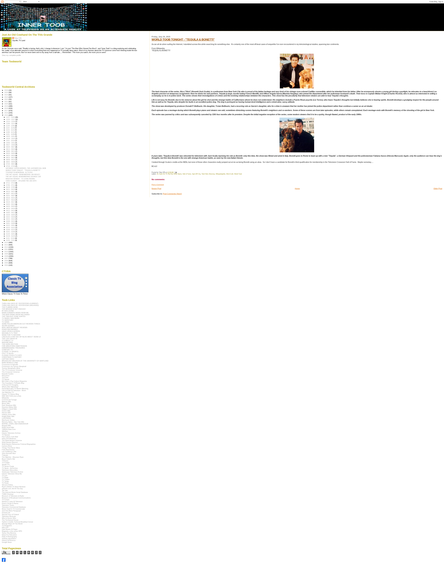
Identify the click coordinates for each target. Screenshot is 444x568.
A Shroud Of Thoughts (10, 385)
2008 (6, 256)
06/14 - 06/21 (10, 191)
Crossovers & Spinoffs (10, 364)
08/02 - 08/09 (10, 162)
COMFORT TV (7, 350)
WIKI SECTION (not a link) (11, 396)
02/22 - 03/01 (10, 225)
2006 (6, 261)
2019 (6, 106)
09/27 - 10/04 (10, 145)
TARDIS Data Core (9, 429)
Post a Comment (158, 185)
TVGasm (5, 461)
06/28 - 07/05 (10, 187)
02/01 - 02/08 (10, 232)
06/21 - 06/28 (10, 189)
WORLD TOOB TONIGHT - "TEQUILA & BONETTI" (183, 39)
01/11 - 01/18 (10, 238)
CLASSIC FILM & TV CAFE (12, 355)
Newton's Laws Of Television (12, 501)
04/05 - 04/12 (10, 213)
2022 (6, 99)
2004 (6, 265)
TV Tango (5, 481)
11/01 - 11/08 (10, 134)
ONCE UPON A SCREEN (11, 331)
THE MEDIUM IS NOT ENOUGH (14, 309)
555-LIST (5, 527)
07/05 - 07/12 (10, 185)
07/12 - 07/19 (10, 183)
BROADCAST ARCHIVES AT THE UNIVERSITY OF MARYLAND (25, 361)
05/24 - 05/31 (10, 198)
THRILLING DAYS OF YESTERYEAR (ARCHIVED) (20, 305)
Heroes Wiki (6, 413)
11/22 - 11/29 (10, 128)
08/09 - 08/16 (10, 160)
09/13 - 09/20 (10, 149)
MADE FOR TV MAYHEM (11, 335)
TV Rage (5, 477)
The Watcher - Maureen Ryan (13, 457)
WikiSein (5, 431)
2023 (6, 97)
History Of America (8, 540)
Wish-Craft (229, 174)
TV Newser (6, 435)
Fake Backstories (8, 450)
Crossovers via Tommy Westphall (14, 366)
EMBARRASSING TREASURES (13, 348)
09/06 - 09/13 (10, 151)
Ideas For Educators (9, 535)
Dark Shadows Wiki (9, 405)
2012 (6, 247)
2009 (6, 254)
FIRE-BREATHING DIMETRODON (14, 346)
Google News (7, 542)
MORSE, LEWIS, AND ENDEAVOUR (15, 424)
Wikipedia (5, 398)
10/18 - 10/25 (10, 138)
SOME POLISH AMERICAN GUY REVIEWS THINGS (21, 324)
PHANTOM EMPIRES (10, 329)
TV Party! (5, 483)
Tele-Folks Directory (208, 174)
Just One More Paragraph (11, 511)
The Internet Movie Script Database (15, 492)
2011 (6, 249)
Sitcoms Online (7, 485)
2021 (6, 101)
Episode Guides (7, 374)
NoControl (5, 376)
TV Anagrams (7, 525)
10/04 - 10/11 (10, 143)
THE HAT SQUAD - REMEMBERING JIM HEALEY (23, 174)
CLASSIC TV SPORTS (10, 351)
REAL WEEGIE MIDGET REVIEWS (14, 327)
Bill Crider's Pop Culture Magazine (14, 381)
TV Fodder (6, 463)
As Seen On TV (162, 174)
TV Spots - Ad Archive (10, 468)
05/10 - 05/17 (10, 202)
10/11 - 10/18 (10, 140)
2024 (6, 95)
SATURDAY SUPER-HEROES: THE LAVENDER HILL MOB (26, 168)
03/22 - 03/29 (10, 217)
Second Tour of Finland (10, 514)
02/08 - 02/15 (10, 230)
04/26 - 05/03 (10, 206)
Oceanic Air (6, 513)
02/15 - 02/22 (10, 227)
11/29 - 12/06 (10, 126)
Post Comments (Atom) (172, 194)
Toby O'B (17, 38)
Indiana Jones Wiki (9, 414)
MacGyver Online (8, 420)
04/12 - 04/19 (10, 210)
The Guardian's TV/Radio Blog (13, 383)
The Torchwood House (10, 520)
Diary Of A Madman (9, 438)
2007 (6, 258)
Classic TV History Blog (10, 394)
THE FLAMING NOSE (10, 307)
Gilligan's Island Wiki (9, 409)
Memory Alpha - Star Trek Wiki (13, 422)
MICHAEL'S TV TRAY (10, 333)
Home (297, 189)
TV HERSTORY (7, 320)
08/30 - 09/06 (10, 153)
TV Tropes (5, 479)
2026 (6, 90)
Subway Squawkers (9, 538)
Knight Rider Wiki (8, 416)
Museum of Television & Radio (13, 496)
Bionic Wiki (6, 403)
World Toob (238, 174)
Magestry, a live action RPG (12, 531)
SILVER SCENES (8, 326)
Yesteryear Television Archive (12, 472)
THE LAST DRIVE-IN (9, 339)
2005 (6, 263)
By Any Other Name (175, 174)
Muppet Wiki (6, 426)
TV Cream (5, 500)
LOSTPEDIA (6, 418)
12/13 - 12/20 (10, 121)
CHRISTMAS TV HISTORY (12, 357)
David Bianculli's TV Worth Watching (15, 389)
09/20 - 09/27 (10, 147)
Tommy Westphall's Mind (11, 368)
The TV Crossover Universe (12, 370)
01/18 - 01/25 (10, 236)
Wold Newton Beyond (10, 442)
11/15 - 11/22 (10, 130)
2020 (6, 104)
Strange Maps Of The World (12, 524)
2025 (6, 92)
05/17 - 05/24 (10, 200)
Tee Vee (5, 490)
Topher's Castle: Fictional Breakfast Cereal (17, 522)
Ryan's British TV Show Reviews (13, 487)
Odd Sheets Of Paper (10, 529)
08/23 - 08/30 (10, 155)
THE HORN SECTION (10, 344)
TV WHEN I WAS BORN (10, 318)
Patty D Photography (9, 537)
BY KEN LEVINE (8, 311)
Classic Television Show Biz (12, 474)
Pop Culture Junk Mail (10, 437)
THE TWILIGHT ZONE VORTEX (13, 316)
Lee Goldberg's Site (9, 451)
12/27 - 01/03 (10, 117)
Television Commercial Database (14, 507)
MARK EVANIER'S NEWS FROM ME (15, 313)
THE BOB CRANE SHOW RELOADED (16, 314)
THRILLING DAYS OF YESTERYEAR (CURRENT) (20, 303)
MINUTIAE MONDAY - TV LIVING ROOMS (20, 179)
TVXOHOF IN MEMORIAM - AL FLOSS (19, 172)
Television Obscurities (10, 470)
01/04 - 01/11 (10, 240)
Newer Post (156, 189)
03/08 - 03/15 (10, 221)
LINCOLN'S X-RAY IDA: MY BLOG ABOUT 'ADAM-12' (21, 337)
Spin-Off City (196, 174)
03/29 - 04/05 (10, 215)
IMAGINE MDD (7, 342)
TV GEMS (5, 322)
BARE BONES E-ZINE (10, 363)
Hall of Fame (187, 174)
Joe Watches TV (8, 392)
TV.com (4, 475)
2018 (6, 108)
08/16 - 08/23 (10, 157)
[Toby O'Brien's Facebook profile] (4, 561)
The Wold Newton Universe (12, 440)
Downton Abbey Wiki (9, 407)
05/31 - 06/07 (10, 196)
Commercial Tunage (9, 400)
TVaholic (5, 455)
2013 (6, 245)
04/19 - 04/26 (10, 208)
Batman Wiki (6, 401)
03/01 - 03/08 (10, 223)
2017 (6, 111)
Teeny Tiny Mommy (9, 533)
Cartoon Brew (7, 446)
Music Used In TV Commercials (13, 509)
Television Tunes (8, 505)
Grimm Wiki (6, 411)
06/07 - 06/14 (10, 193)
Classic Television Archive (11, 433)
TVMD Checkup (7, 494)
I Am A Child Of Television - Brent (14, 390)
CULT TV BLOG (8, 353)
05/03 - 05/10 (10, 204)
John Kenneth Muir (9, 453)
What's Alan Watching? (10, 387)
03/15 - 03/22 (10, 219)
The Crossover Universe (11, 372)
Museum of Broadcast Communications (16, 498)
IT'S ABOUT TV (7, 340)
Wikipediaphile (220, 174)
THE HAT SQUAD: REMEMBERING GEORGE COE (23, 176)
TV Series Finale (8, 466)
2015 (6, 115)
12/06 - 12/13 (10, 123)
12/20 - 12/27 (10, 119)
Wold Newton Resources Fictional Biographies (19, 444)
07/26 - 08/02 (10, 164)
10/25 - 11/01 (10, 136)
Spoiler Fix (6, 464)
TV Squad (5, 379)
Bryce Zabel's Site (8, 459)
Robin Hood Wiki (8, 427)
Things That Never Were (11, 448)
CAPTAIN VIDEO (8, 359)
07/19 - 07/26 (10, 166)
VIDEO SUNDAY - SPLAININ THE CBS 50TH (21, 181)
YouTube (5, 377)
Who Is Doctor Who (9, 518)
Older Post (437, 189)
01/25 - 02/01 (10, 234)
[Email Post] (175, 172)
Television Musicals (9, 516)
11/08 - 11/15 (10, 132)
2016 (6, 113)
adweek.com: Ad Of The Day (12, 488)
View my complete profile (11, 55)
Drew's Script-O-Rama (10, 503)
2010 (6, 252)
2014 (6, 242)
